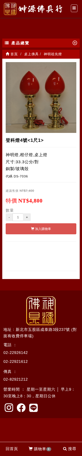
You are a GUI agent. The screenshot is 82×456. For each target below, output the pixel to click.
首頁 (13, 54)
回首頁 (12, 449)
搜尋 (72, 449)
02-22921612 (15, 361)
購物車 (42, 449)
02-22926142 (15, 353)
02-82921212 (15, 379)
